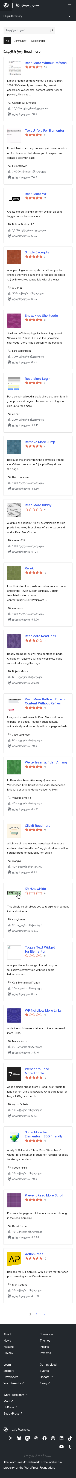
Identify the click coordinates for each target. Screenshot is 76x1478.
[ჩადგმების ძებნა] (51, 30)
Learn (7, 1364)
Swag (45, 1383)
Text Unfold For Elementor (44, 130)
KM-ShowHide (35, 889)
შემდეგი (44, 1314)
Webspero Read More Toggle (37, 1071)
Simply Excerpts (37, 252)
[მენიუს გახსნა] (70, 5)
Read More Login (37, 379)
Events (44, 1370)
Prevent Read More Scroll (44, 1195)
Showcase (46, 1334)
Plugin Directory (13, 15)
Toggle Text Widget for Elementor (40, 949)
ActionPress (34, 1254)
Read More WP (36, 194)
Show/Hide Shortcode (41, 315)
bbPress (11, 1407)
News (7, 1340)
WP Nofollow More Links (43, 1010)
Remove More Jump (40, 442)
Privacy (8, 1353)
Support (9, 1370)
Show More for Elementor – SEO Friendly (44, 1134)
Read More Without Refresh (46, 63)
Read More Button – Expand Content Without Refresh (45, 701)
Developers (11, 1377)
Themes (45, 1340)
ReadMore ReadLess (40, 636)
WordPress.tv (14, 1383)
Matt (8, 1401)
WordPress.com (16, 1395)
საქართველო (21, 1429)
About (7, 1334)
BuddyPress (13, 1413)
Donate (46, 1377)
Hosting (9, 1346)
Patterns (45, 1353)
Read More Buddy (38, 505)
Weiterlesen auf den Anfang (46, 762)
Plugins (44, 1346)
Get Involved (48, 1364)
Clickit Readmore (38, 825)
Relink (29, 568)
